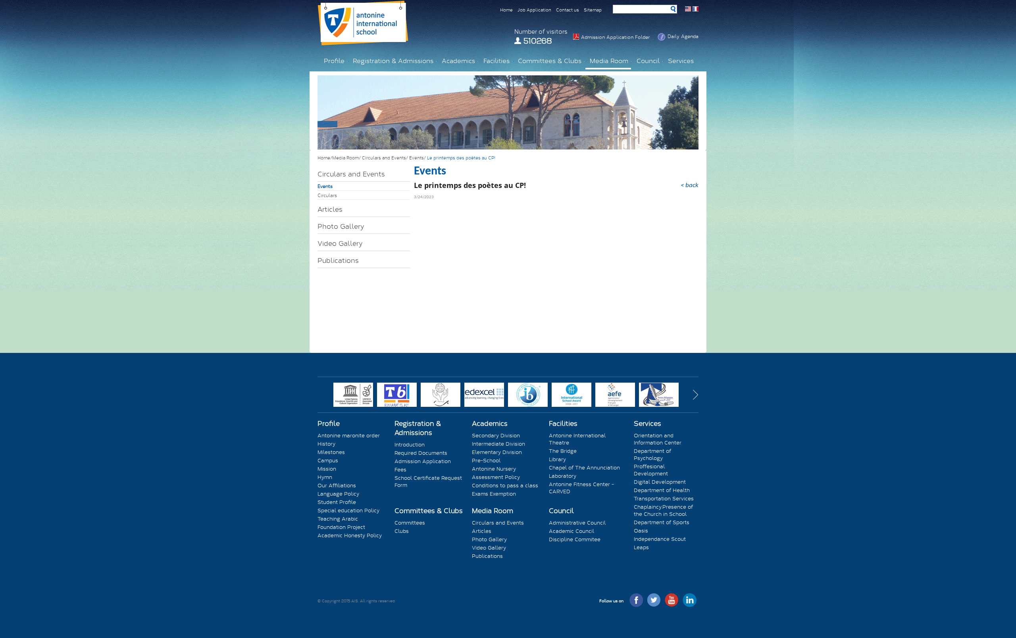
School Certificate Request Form (428, 481)
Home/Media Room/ (340, 158)
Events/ (418, 158)
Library (557, 459)
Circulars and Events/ (385, 158)
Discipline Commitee (574, 539)
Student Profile (337, 502)
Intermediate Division (498, 443)
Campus (328, 460)
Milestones (331, 452)
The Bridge (563, 450)
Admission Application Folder (615, 37)
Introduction (409, 444)
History (326, 443)
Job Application (534, 10)
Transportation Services (664, 498)
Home (506, 10)
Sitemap (593, 10)
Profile (329, 423)
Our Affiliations (337, 485)
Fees (400, 469)
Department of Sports (661, 522)
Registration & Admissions (417, 428)
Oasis (641, 530)
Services (647, 423)
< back (689, 185)
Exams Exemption (494, 493)
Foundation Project (341, 527)
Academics (490, 423)
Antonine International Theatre (577, 439)
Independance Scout (660, 538)
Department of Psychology (652, 454)
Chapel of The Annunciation (584, 467)
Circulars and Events (351, 173)
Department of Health (662, 490)
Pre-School (486, 460)
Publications (338, 260)
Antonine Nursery (494, 468)
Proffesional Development (651, 470)
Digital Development (660, 481)
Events (325, 186)
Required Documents (420, 452)
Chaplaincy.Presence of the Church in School (663, 510)
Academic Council (571, 531)
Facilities (563, 423)
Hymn (325, 477)
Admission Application (422, 461)
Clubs (401, 531)
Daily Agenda (683, 36)
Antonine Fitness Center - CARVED (581, 488)
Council (561, 510)
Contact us (567, 10)
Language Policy (338, 493)
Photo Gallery (341, 226)
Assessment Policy (496, 477)
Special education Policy (348, 510)
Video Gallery (340, 243)
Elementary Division (497, 452)
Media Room (492, 510)
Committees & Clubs (428, 510)
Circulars (327, 195)
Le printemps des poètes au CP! (461, 158)
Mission (327, 468)
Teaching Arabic (338, 518)
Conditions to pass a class (505, 485)
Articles (330, 209)
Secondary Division (496, 435)
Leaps (641, 547)
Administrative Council (577, 522)
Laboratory (562, 475)
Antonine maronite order (349, 435)
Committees (409, 522)
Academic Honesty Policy (350, 535)
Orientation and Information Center (657, 439)
